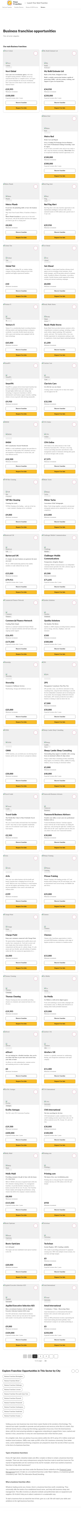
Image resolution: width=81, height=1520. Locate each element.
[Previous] (73, 1371)
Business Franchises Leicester (12, 1389)
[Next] (77, 1371)
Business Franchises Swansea (12, 1416)
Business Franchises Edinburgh (13, 1385)
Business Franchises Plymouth (12, 1398)
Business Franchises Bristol (11, 1381)
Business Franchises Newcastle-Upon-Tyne (16, 1394)
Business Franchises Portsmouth (13, 1402)
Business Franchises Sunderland (13, 1411)
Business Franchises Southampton (13, 1407)
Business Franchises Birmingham (13, 1376)
